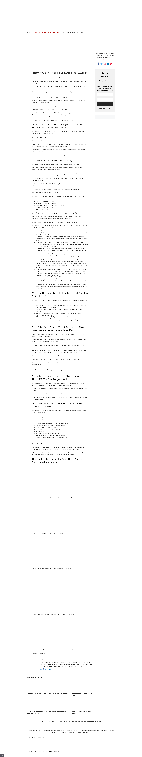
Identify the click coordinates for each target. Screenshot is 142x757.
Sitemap (98, 721)
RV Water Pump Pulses (57, 712)
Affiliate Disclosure (87, 721)
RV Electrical (112, 4)
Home (83, 4)
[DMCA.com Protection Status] (92, 742)
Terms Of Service (74, 721)
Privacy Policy (62, 721)
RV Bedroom (97, 4)
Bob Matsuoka (53, 660)
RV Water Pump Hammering (59, 693)
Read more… (105, 59)
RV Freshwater (42, 32)
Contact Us (52, 721)
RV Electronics (104, 4)
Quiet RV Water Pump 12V (36, 693)
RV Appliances (89, 4)
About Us (44, 721)
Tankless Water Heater (53, 32)
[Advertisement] (71, 19)
